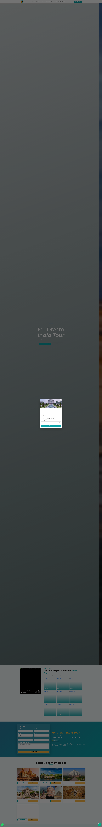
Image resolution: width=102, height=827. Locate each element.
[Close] (61, 400)
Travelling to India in (44, 420)
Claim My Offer (51, 425)
